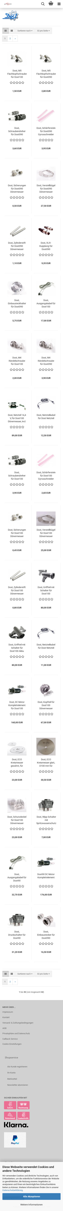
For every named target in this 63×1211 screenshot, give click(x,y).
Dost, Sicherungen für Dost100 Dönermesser (17, 533)
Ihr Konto (11, 1072)
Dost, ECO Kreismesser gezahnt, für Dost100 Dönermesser (17, 762)
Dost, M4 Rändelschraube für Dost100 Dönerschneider (17, 361)
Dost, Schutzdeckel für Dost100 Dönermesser (16, 820)
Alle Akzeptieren (31, 1196)
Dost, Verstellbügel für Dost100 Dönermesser (46, 533)
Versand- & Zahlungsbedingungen (17, 1023)
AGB (4, 1028)
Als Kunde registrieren (17, 1066)
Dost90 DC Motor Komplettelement (46, 876)
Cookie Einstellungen (11, 1044)
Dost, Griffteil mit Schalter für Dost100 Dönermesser (46, 590)
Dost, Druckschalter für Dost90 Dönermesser (17, 935)
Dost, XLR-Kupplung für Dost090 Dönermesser (46, 246)
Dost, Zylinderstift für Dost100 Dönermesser (17, 590)
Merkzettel (12, 1079)
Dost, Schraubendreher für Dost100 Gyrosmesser (17, 475)
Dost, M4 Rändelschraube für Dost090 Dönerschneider (46, 361)
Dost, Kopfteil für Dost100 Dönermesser (46, 705)
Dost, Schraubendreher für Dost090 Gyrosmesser (17, 131)
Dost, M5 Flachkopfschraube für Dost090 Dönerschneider (46, 74)
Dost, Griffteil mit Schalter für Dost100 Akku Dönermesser (17, 648)
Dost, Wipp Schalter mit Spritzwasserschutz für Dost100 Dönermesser (46, 820)
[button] (5, 31)
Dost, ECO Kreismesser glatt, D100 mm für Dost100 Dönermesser (46, 762)
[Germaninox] (6, 4)
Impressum (7, 1012)
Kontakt (6, 1017)
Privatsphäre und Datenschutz (16, 1033)
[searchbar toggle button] (43, 4)
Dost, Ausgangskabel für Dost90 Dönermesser (16, 877)
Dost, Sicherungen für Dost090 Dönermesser (17, 188)
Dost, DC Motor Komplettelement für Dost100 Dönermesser (17, 705)
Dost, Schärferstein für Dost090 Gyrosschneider (46, 131)
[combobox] (25, 31)
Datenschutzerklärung (12, 1190)
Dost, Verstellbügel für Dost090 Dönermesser (46, 188)
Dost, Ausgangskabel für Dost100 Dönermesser (46, 303)
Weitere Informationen (31, 1204)
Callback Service (10, 1039)
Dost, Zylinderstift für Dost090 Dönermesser (17, 246)
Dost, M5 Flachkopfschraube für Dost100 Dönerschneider (17, 74)
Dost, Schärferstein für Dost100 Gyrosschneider (46, 475)
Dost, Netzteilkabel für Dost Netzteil (46, 417)
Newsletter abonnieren (17, 1085)
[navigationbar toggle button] (59, 4)
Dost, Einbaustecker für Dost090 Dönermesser (46, 935)
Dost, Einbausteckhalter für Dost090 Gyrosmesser (17, 303)
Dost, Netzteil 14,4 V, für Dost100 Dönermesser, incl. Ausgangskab (17, 418)
